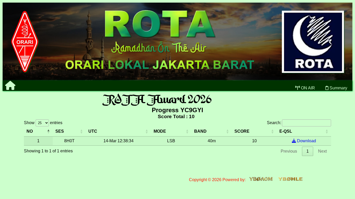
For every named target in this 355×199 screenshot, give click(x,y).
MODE (160, 131)
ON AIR (307, 88)
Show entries (43, 122)
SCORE (241, 131)
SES (59, 131)
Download (306, 141)
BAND (200, 131)
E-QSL (285, 131)
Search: (274, 122)
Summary (337, 88)
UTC (92, 131)
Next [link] (322, 151)
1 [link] (307, 151)
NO (30, 131)
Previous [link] (289, 151)
